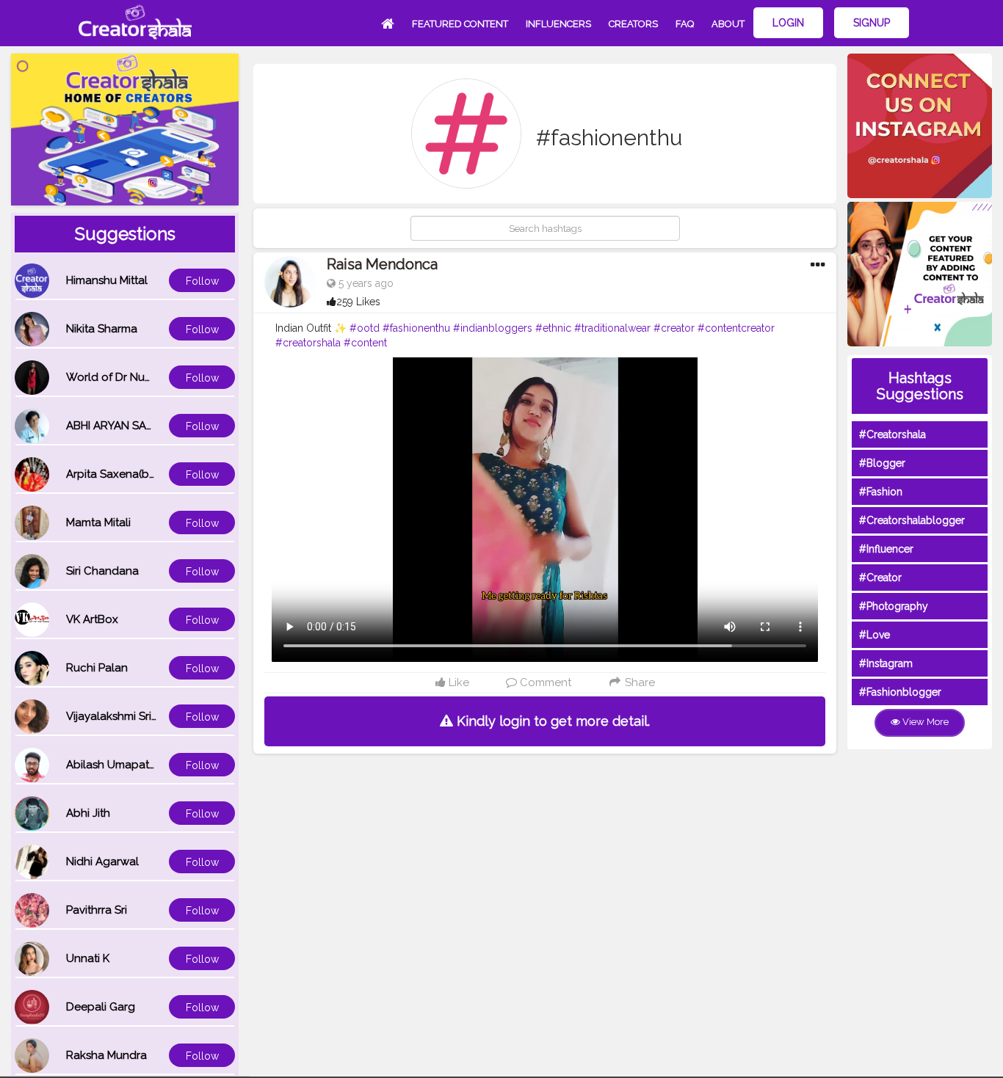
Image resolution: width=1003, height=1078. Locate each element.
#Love (874, 635)
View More (924, 721)
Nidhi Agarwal (102, 861)
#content (365, 343)
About (728, 23)
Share (638, 682)
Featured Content (460, 23)
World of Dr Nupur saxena (134, 377)
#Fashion (880, 492)
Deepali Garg (100, 1006)
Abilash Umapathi (112, 764)
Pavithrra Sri (96, 910)
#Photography (893, 606)
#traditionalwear (612, 328)
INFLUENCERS (558, 23)
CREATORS (633, 23)
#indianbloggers (492, 328)
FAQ (685, 23)
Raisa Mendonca (382, 264)
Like (457, 682)
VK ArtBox (92, 619)
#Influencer (886, 549)
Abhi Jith (88, 813)
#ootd (365, 328)
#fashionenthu (416, 328)
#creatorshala (308, 343)
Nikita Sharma (101, 328)
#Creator (880, 577)
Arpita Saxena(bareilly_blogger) (149, 474)
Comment (544, 682)
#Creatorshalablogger (912, 520)
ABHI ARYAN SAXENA (120, 425)
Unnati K (87, 958)
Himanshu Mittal (107, 280)
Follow (202, 281)
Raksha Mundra (106, 1055)
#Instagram (886, 663)
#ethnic (553, 328)
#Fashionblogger (900, 692)
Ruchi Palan (97, 667)
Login (788, 23)
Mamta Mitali (98, 522)
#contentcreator (736, 328)
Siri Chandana (102, 571)
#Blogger (882, 463)
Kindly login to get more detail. (551, 721)
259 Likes (358, 301)
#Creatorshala (892, 434)
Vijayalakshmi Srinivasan (128, 716)
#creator (674, 328)
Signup (871, 23)
